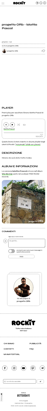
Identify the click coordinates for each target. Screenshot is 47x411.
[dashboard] (44, 2)
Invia (21, 257)
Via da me (7, 174)
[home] (19, 2)
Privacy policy (28, 403)
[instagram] (14, 368)
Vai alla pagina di (23, 299)
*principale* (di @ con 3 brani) (27, 144)
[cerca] (40, 2)
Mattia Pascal (9, 129)
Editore (21, 393)
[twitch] (33, 368)
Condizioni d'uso (19, 403)
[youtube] (23, 368)
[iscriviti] (40, 381)
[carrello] (37, 2)
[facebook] (4, 368)
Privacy (2, 398)
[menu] (2, 2)
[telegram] (42, 368)
